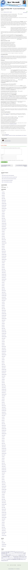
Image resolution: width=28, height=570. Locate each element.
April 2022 (3, 267)
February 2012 (4, 464)
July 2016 (3, 377)
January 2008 (4, 510)
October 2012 (4, 451)
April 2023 (3, 247)
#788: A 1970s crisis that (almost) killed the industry (9, 178)
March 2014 (3, 423)
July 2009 (3, 494)
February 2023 (4, 251)
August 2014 (3, 415)
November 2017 (4, 351)
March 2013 (3, 443)
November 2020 (4, 295)
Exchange (4, 553)
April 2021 (3, 287)
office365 (13, 555)
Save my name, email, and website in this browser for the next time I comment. (12, 160)
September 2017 (4, 354)
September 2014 (4, 413)
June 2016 (3, 379)
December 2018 (4, 331)
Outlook (14, 135)
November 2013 (4, 430)
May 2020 (3, 305)
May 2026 (3, 195)
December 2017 (4, 349)
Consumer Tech (10, 135)
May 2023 (3, 246)
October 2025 (4, 206)
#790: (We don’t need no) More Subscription (8, 175)
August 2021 (3, 280)
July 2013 (3, 436)
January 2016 (3, 387)
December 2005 (4, 535)
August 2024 (3, 229)
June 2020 (3, 303)
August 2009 (3, 492)
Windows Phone (4, 560)
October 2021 (4, 277)
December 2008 (4, 504)
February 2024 (4, 239)
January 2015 (3, 407)
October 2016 (4, 372)
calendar (16, 551)
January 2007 (4, 530)
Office (8, 555)
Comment (2, 154)
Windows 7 (25, 135)
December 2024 (4, 223)
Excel (25, 552)
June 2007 (3, 522)
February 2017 (4, 366)
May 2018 (3, 343)
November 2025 (4, 205)
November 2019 (4, 315)
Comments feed (4, 544)
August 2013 (3, 435)
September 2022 (4, 259)
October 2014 (4, 412)
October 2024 (4, 226)
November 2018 (4, 333)
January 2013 (3, 446)
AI (2, 551)
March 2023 (3, 249)
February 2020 (4, 310)
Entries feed (3, 542)
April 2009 (3, 497)
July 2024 (3, 231)
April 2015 (3, 402)
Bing (4, 135)
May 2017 (3, 361)
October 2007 (4, 515)
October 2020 (4, 297)
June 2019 (3, 323)
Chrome (19, 551)
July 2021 (3, 282)
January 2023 (4, 252)
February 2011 (4, 482)
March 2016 (3, 384)
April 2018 (3, 344)
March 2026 (3, 198)
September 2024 (4, 228)
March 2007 (3, 527)
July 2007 (3, 520)
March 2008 (3, 507)
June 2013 (3, 438)
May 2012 (3, 459)
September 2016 (4, 374)
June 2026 (3, 193)
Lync (17, 553)
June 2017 (3, 359)
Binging (11, 96)
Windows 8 (9, 559)
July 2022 (3, 262)
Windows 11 (23, 559)
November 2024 (4, 224)
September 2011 (4, 471)
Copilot (10, 552)
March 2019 (3, 328)
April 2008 (3, 505)
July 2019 (3, 321)
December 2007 (4, 512)
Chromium (22, 551)
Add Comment (25, 12)
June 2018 (3, 341)
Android (4, 551)
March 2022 (3, 269)
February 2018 (4, 346)
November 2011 (4, 469)
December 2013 (4, 428)
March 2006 (3, 533)
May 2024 (3, 234)
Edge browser (20, 552)
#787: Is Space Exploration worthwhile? (7, 180)
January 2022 (4, 272)
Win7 (22, 135)
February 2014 (4, 425)
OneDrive (16, 555)
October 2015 (4, 392)
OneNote (20, 555)
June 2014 (3, 418)
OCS (4, 555)
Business (7, 135)
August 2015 (3, 395)
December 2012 (4, 448)
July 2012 (3, 456)
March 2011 (3, 481)
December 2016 (4, 369)
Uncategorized (7, 134)
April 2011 (3, 479)
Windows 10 (16, 559)
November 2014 (4, 410)
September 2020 (4, 298)
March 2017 (3, 364)
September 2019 (4, 318)
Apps (7, 551)
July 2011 (3, 474)
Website (2, 158)
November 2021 (4, 275)
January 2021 (3, 292)
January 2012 (3, 466)
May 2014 (3, 420)
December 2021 (4, 274)
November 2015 (4, 390)
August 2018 (3, 338)
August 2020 (3, 300)
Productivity (17, 556)
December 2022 (4, 254)
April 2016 (3, 382)
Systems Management (19, 135)
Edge (16, 552)
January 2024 (4, 241)
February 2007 (4, 528)
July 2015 (3, 397)
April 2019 (3, 326)
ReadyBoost (7, 114)
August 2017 (3, 356)
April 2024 (3, 236)
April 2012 (3, 461)
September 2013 (4, 433)
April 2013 (3, 441)
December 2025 (4, 203)
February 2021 (4, 290)
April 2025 (3, 216)
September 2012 (4, 453)
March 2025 (3, 218)
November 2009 (4, 489)
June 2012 (3, 458)
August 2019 (3, 320)
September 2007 (4, 517)
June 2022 (3, 264)
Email (2, 157)
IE (13, 553)
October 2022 (4, 257)
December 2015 (4, 389)
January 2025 (4, 221)
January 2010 (3, 487)
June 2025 (3, 213)
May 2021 (3, 285)
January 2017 (3, 367)
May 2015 (3, 400)
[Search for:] (14, 170)
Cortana (13, 552)
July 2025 (3, 211)
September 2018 (4, 336)
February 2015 (4, 405)
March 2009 (3, 499)
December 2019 (4, 313)
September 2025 (4, 208)
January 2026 (4, 201)
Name (2, 155)
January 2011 (3, 484)
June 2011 (3, 476)
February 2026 (4, 200)
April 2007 (3, 525)
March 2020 (3, 308)
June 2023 (3, 244)
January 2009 (4, 502)
